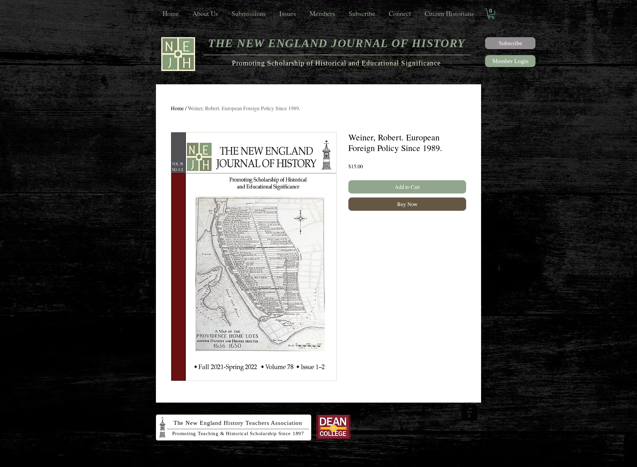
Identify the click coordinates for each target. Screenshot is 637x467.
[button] (491, 14)
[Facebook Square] (469, 412)
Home (177, 108)
